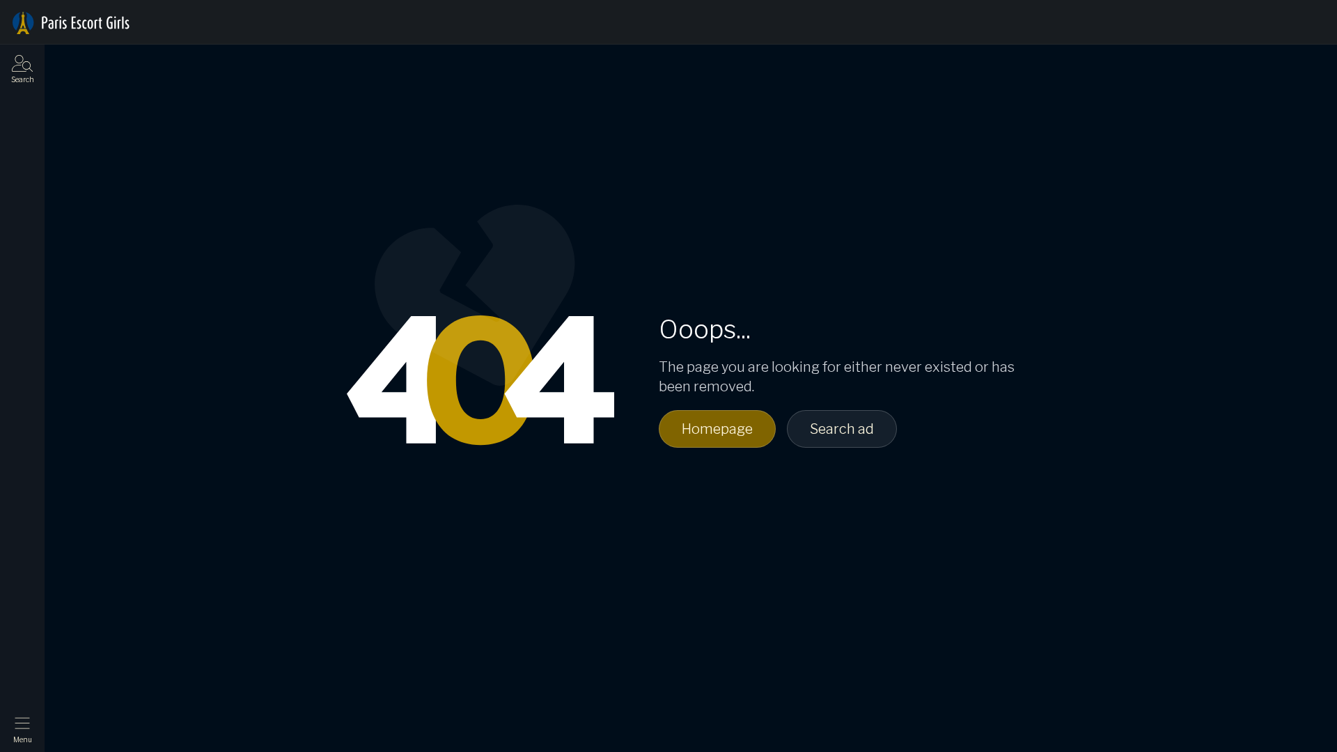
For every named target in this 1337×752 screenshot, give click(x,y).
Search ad (842, 429)
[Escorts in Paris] (71, 23)
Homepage (717, 429)
